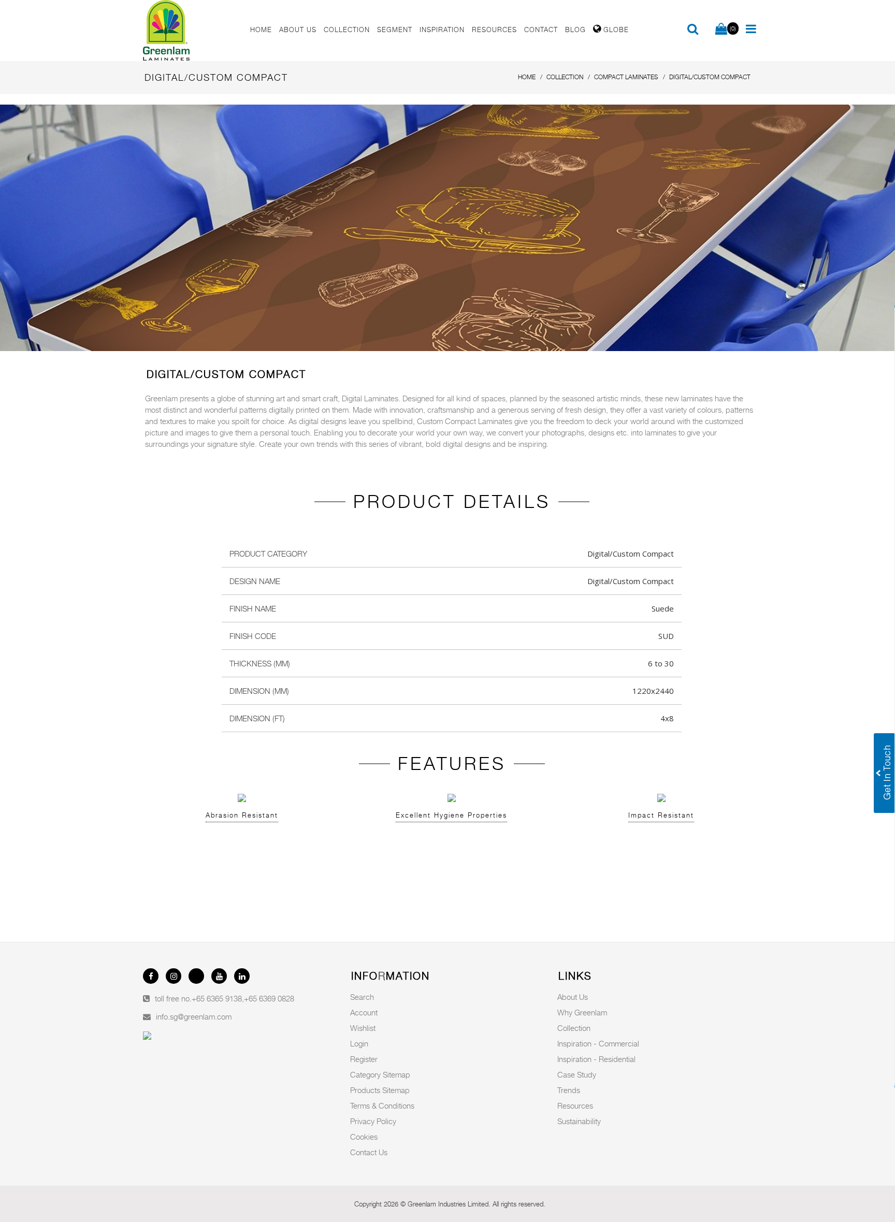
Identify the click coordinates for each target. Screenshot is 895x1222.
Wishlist (363, 1027)
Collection (573, 1027)
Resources (575, 1105)
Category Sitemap (380, 1074)
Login (359, 1043)
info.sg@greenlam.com (194, 1016)
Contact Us (368, 1152)
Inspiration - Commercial (598, 1043)
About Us (572, 996)
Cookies (364, 1136)
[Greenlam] (190, 30)
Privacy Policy (373, 1121)
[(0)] (721, 29)
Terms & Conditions (382, 1105)
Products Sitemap (380, 1090)
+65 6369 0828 (269, 998)
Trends (568, 1090)
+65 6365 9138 (217, 998)
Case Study (576, 1074)
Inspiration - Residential (596, 1059)
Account (364, 1012)
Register (364, 1059)
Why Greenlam (582, 1012)
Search (362, 996)
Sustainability (579, 1121)
